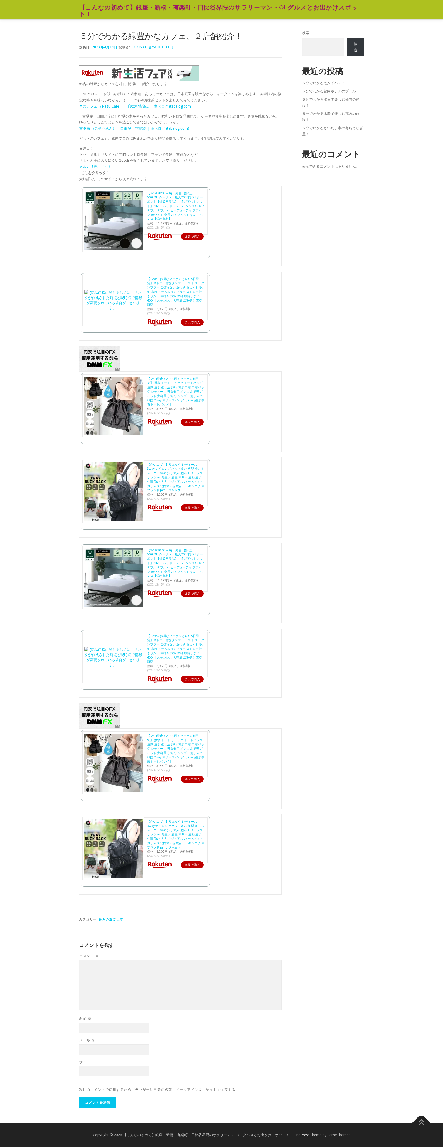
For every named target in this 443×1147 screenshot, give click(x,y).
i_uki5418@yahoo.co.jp (154, 47)
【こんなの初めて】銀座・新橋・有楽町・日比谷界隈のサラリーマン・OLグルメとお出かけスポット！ (218, 10)
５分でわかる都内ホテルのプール (329, 91)
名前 (85, 1018)
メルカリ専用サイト (95, 166)
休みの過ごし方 (111, 919)
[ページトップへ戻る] (421, 1123)
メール (87, 1040)
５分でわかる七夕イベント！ (325, 82)
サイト (84, 1061)
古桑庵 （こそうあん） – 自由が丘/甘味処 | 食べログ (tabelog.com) (134, 128)
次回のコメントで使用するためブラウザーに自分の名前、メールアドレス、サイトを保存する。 (159, 1089)
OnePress (302, 1134)
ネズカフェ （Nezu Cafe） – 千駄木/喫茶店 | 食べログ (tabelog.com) (135, 106)
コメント (89, 955)
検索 (305, 32)
